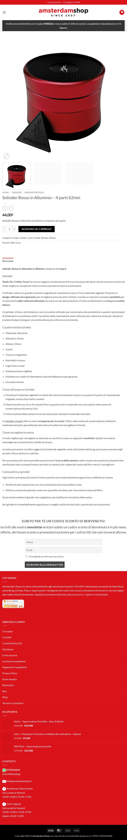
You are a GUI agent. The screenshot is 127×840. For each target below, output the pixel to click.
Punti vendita (9, 679)
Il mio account (9, 655)
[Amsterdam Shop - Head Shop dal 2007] (63, 12)
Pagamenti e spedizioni (14, 667)
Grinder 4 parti (26, 238)
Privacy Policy (9, 673)
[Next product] (5, 208)
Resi (4, 691)
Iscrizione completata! (14, 661)
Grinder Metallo (34, 192)
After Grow (16, 242)
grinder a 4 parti (14, 421)
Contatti (6, 637)
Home (5, 192)
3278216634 (13, 769)
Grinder (17, 192)
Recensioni (8, 685)
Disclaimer (8, 649)
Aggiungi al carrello (37, 229)
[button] (4, 12)
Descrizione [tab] (7, 261)
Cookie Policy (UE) (12, 643)
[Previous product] (11, 208)
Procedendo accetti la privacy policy (46, 556)
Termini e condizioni (12, 703)
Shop (5, 697)
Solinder (52, 238)
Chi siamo (7, 631)
